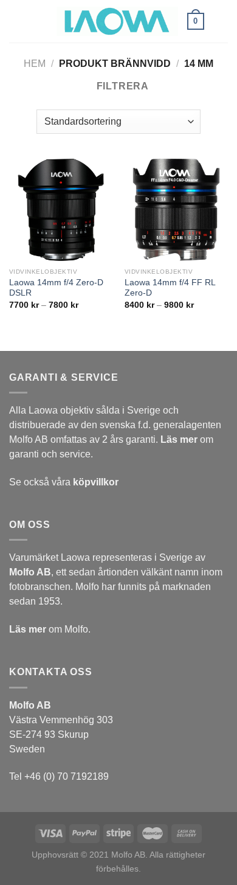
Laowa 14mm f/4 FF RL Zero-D (170, 288)
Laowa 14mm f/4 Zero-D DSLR (56, 288)
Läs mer (178, 439)
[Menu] (40, 21)
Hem (35, 63)
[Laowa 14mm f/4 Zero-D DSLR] (60, 210)
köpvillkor (95, 482)
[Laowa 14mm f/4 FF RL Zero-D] (176, 210)
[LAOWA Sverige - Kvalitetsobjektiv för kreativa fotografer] (117, 21)
